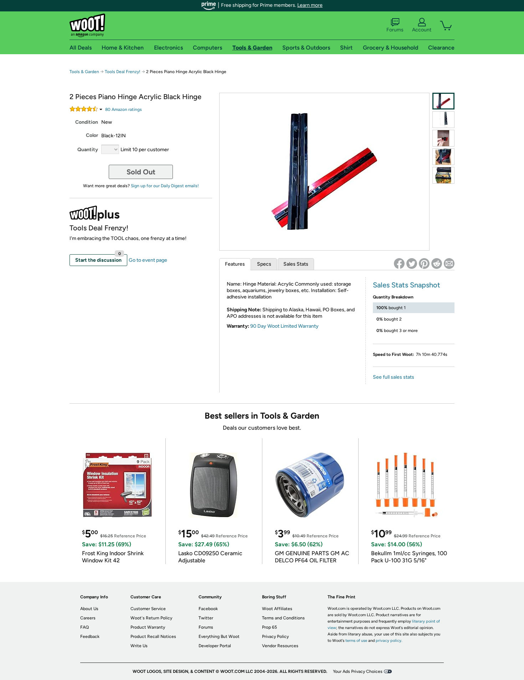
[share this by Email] (449, 263)
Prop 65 (269, 627)
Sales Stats (295, 264)
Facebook (208, 608)
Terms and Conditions (283, 617)
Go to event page (148, 260)
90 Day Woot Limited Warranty (284, 326)
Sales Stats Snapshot (406, 285)
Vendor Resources (280, 645)
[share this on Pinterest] (424, 263)
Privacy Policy (275, 636)
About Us (89, 608)
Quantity (87, 150)
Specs (264, 264)
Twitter (206, 617)
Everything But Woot (219, 636)
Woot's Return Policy (151, 617)
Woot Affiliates (277, 608)
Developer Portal (215, 645)
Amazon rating (123, 109)
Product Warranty (147, 627)
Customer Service (148, 608)
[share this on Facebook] (399, 263)
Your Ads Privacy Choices (357, 671)
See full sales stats (393, 377)
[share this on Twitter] (411, 263)
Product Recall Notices (153, 636)
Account (421, 30)
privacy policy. (389, 640)
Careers (88, 617)
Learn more (310, 5)
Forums (395, 30)
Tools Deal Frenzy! (122, 71)
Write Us (139, 645)
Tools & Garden (84, 71)
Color (92, 135)
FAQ (84, 627)
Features (235, 264)
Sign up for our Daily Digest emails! (165, 185)
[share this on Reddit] (436, 263)
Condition (86, 122)
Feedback (89, 636)
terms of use (356, 640)
